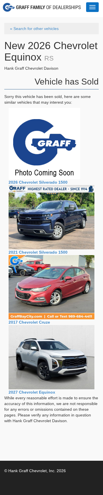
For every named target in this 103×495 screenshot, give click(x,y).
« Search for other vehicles (34, 28)
